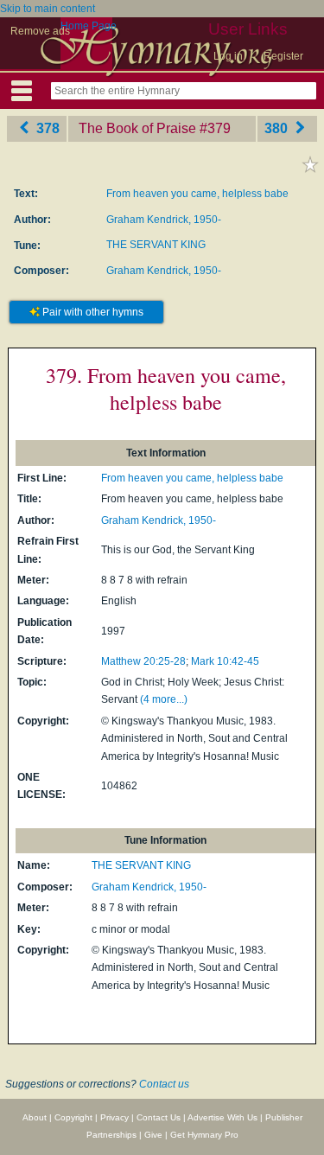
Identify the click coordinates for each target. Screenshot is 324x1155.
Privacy (114, 1117)
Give (153, 1134)
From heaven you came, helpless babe (197, 194)
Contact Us (159, 1117)
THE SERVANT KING (156, 245)
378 (46, 128)
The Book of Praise (137, 128)
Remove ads (40, 31)
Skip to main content (47, 9)
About (34, 1117)
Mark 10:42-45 (225, 661)
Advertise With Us (222, 1117)
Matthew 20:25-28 (143, 661)
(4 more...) (163, 699)
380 (277, 128)
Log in (228, 56)
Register (283, 56)
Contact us (164, 1084)
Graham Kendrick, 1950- (163, 220)
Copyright (73, 1117)
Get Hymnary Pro (204, 1134)
